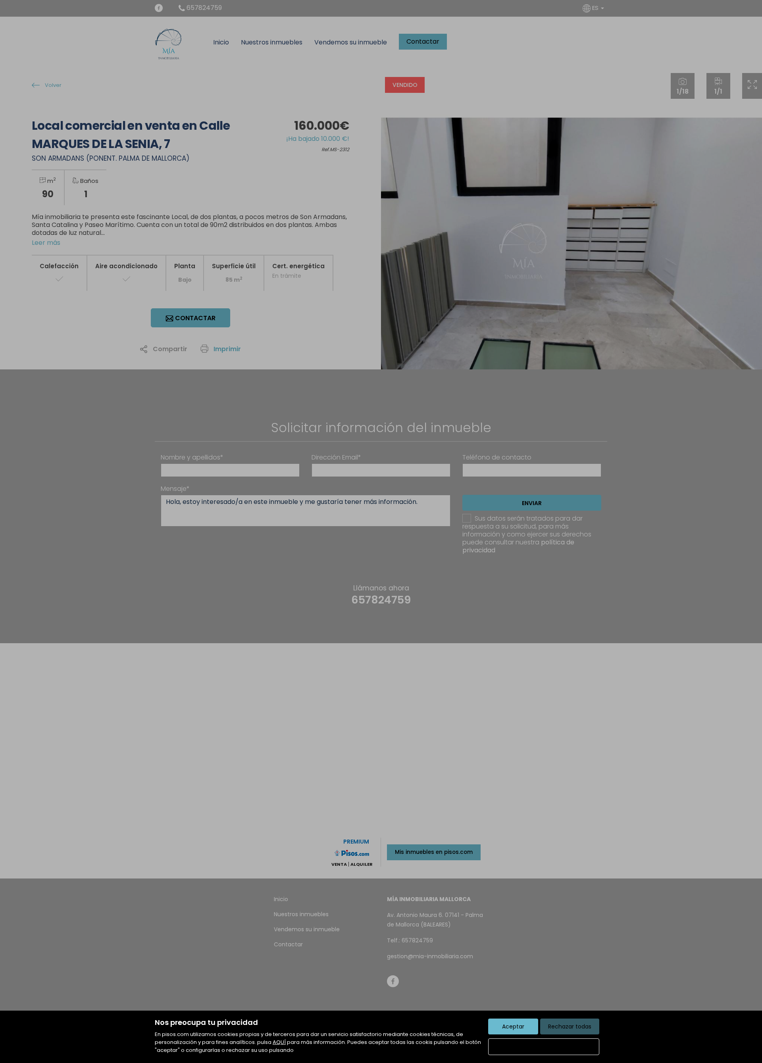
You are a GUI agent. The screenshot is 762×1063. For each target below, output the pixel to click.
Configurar (544, 1047)
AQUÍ (279, 1042)
